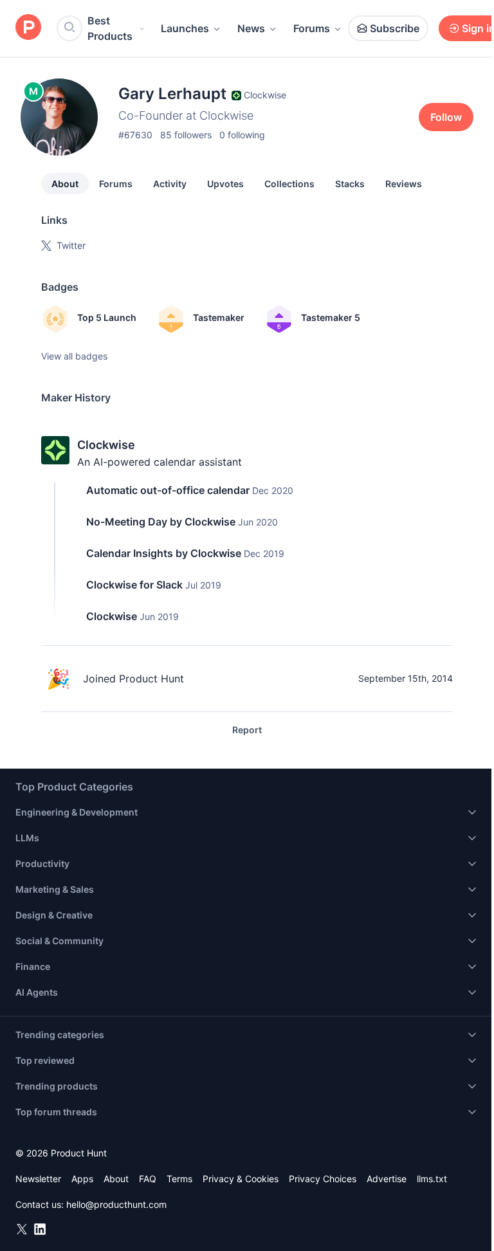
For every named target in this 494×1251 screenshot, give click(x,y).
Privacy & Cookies (241, 1178)
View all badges (74, 356)
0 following (242, 134)
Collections (289, 183)
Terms (179, 1178)
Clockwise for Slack (134, 584)
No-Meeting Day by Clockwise (160, 521)
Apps (82, 1178)
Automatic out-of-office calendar (168, 490)
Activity (170, 183)
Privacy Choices (322, 1178)
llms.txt (432, 1178)
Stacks (350, 183)
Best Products (110, 28)
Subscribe (394, 28)
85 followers (186, 134)
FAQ (147, 1178)
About (64, 183)
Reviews (403, 183)
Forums (311, 28)
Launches (185, 28)
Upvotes (225, 183)
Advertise (387, 1178)
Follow (446, 117)
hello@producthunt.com (116, 1204)
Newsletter (38, 1178)
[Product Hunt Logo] (28, 28)
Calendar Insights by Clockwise (163, 553)
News (251, 28)
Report (247, 729)
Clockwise (106, 445)
